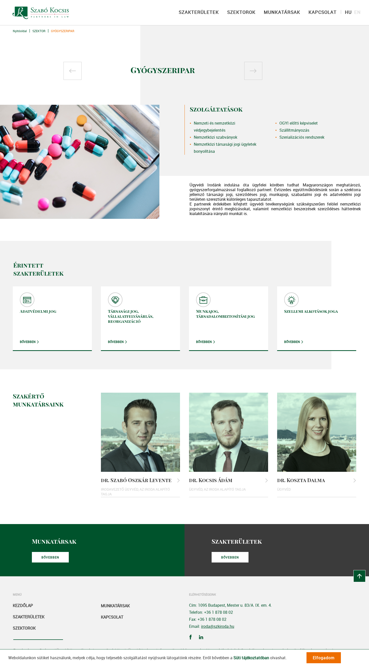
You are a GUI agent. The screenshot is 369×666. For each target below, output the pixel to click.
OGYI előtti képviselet (298, 123)
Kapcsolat (112, 617)
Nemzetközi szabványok (215, 137)
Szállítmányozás (294, 130)
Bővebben (28, 342)
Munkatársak (115, 605)
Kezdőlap (23, 605)
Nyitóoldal (20, 31)
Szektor (38, 31)
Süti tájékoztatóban (251, 657)
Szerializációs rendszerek (301, 137)
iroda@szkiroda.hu (217, 626)
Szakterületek (28, 617)
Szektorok (24, 628)
